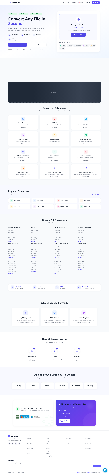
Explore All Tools (37, 45)
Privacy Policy (88, 438)
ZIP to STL (33, 267)
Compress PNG (12, 265)
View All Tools (95, 194)
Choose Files (79, 35)
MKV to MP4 (11, 251)
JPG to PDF (57, 239)
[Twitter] (16, 443)
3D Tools (29, 453)
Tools (68, 2)
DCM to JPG (80, 250)
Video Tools (30, 448)
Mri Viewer (80, 248)
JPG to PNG (57, 234)
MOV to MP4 (11, 250)
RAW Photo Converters (61, 243)
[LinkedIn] (19, 443)
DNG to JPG (57, 253)
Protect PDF (34, 239)
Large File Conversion (51, 451)
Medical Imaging (82, 243)
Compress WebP (12, 271)
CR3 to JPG (57, 251)
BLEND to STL (11, 238)
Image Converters (59, 227)
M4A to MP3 (34, 246)
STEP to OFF (11, 230)
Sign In (88, 2)
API (63, 2)
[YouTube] (12, 443)
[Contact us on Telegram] (105, 470)
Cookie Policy (88, 448)
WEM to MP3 (81, 261)
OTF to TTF (57, 267)
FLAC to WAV (34, 251)
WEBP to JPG (57, 236)
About (47, 438)
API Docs (48, 446)
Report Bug (68, 446)
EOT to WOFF (57, 269)
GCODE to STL (11, 236)
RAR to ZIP (33, 261)
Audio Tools (30, 451)
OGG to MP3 (34, 253)
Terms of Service (89, 441)
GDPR (86, 451)
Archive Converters (37, 259)
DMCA (86, 446)
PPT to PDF (80, 238)
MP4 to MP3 (11, 246)
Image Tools (30, 441)
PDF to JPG (33, 232)
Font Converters (59, 259)
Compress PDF (11, 261)
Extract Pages (34, 238)
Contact (67, 443)
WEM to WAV (81, 263)
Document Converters (84, 227)
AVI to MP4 (10, 253)
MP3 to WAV (34, 250)
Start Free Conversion (18, 45)
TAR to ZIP (33, 265)
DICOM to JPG (81, 251)
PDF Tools (34, 227)
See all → (10, 241)
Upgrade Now (64, 421)
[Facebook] (9, 443)
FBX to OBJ (10, 239)
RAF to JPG (57, 255)
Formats (74, 2)
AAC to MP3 (34, 255)
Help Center (68, 438)
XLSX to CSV (80, 236)
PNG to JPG (57, 232)
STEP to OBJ (11, 232)
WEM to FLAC (81, 267)
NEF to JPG (57, 248)
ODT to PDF (80, 232)
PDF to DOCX (34, 230)
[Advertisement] (54, 69)
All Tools (29, 438)
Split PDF (33, 236)
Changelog (49, 456)
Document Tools (31, 446)
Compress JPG (11, 263)
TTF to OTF (57, 271)
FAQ (67, 441)
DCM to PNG (81, 253)
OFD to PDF (80, 234)
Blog (47, 441)
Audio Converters (36, 243)
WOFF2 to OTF (57, 261)
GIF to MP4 (11, 248)
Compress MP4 (12, 267)
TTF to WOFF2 (57, 265)
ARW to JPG (57, 246)
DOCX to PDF (81, 230)
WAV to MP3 (34, 248)
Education (48, 453)
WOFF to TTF (57, 263)
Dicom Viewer (81, 246)
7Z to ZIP (33, 263)
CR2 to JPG (57, 250)
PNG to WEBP (57, 238)
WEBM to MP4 (11, 255)
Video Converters (13, 243)
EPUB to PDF (81, 239)
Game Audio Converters (84, 259)
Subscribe (97, 466)
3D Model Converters (14, 227)
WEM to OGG (81, 265)
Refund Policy (88, 443)
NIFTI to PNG (81, 255)
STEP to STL (11, 234)
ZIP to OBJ (33, 269)
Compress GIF (11, 269)
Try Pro (96, 2)
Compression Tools (13, 259)
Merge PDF (34, 234)
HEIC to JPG (57, 230)
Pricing (48, 448)
